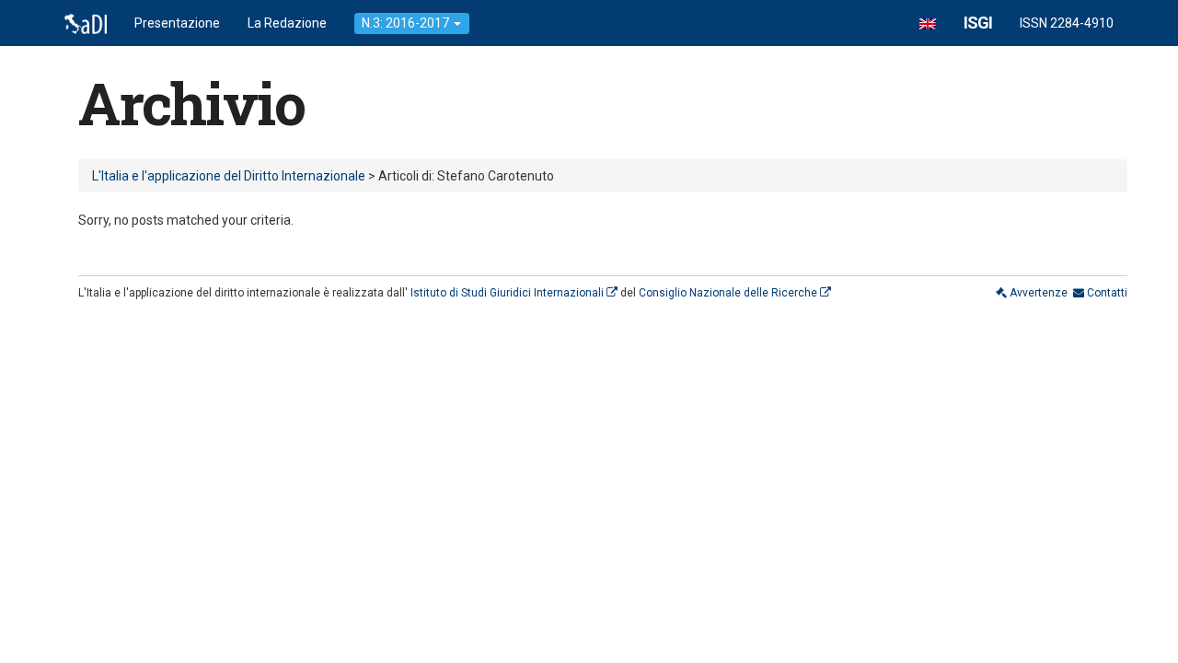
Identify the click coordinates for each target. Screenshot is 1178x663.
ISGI (978, 22)
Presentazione (177, 23)
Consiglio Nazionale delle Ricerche (729, 292)
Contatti (1105, 292)
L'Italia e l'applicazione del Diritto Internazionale (228, 176)
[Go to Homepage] (86, 23)
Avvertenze (1037, 292)
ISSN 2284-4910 (1067, 23)
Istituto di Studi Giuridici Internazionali (508, 292)
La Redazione (287, 23)
